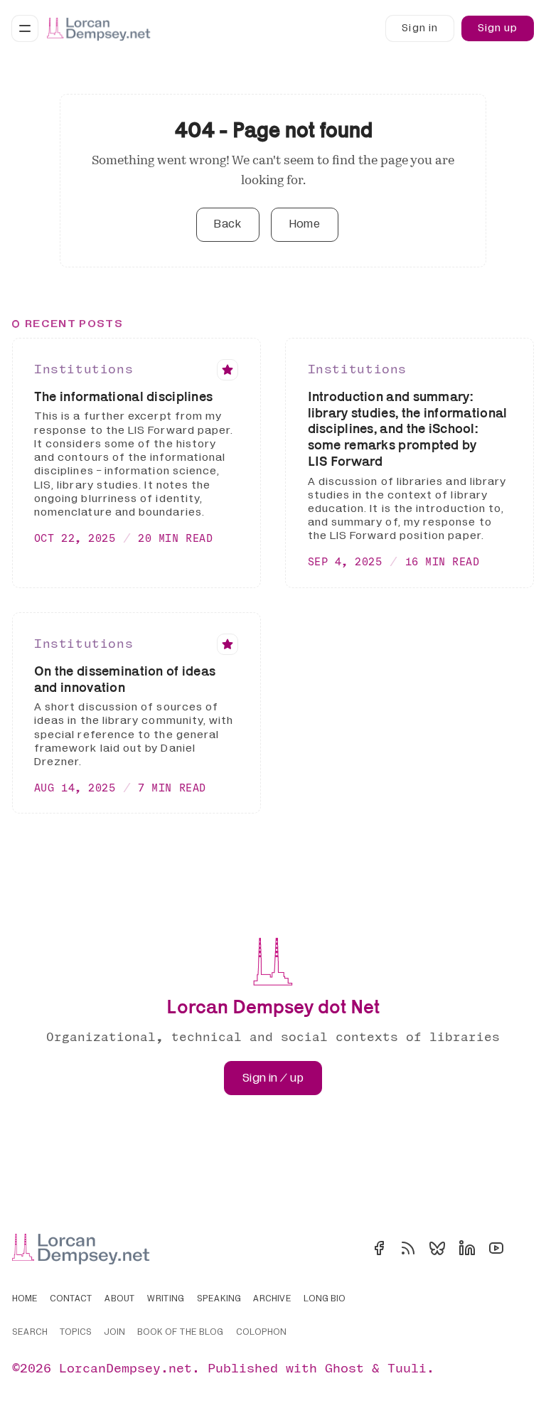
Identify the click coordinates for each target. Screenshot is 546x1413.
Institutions (83, 368)
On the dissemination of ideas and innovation (124, 679)
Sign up (498, 28)
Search (30, 1332)
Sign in (419, 28)
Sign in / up (273, 1078)
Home (305, 224)
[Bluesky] (437, 1248)
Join (114, 1332)
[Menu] (25, 28)
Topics (76, 1332)
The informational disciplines (123, 396)
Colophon (261, 1332)
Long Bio (325, 1299)
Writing (165, 1299)
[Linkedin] (467, 1248)
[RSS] (408, 1248)
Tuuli (407, 1367)
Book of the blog (180, 1332)
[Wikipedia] (525, 1248)
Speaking (219, 1299)
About (120, 1299)
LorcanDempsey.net (125, 1367)
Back (227, 224)
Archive (272, 1299)
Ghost (344, 1367)
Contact (71, 1299)
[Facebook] (378, 1248)
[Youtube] (496, 1248)
